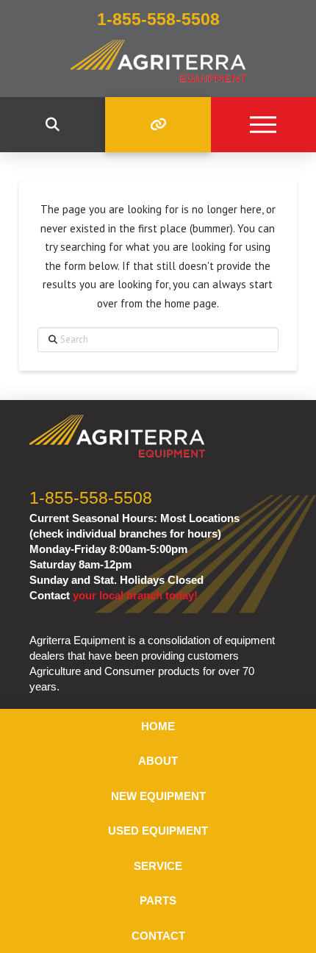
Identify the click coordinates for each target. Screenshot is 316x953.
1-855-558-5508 (90, 498)
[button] (52, 124)
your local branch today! (135, 595)
